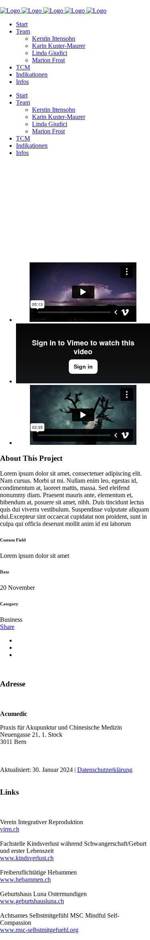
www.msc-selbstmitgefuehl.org (39, 929)
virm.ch (9, 829)
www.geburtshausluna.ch (32, 901)
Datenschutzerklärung (104, 769)
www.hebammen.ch (25, 879)
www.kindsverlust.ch (27, 858)
